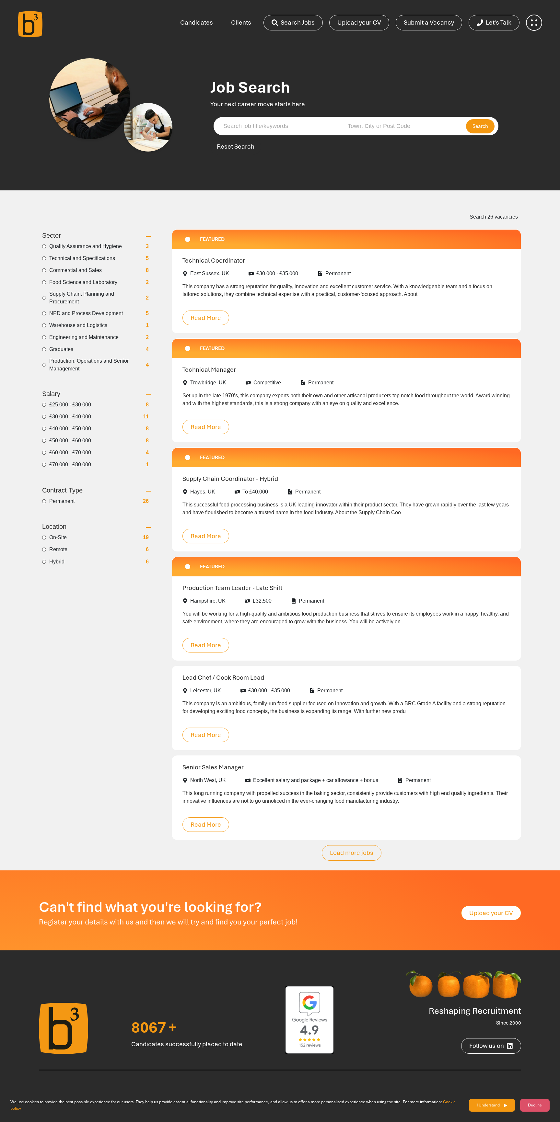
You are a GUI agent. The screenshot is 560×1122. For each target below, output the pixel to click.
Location (54, 527)
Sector (51, 235)
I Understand (488, 1105)
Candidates (196, 22)
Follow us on (486, 1046)
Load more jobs (351, 853)
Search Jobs (298, 22)
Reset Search (235, 146)
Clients (241, 22)
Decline (535, 1105)
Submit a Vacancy (429, 22)
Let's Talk (498, 22)
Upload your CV (359, 22)
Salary (51, 394)
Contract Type (62, 490)
